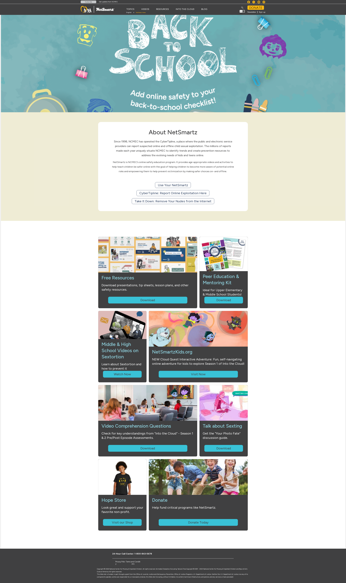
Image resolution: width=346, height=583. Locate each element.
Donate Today (198, 522)
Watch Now (122, 374)
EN (241, 11)
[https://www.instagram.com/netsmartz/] (235, 553)
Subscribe (88, 2)
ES (243, 11)
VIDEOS (145, 9)
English (129, 12)
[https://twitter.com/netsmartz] (226, 553)
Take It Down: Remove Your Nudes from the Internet (173, 201)
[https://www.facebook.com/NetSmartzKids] (221, 553)
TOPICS (130, 9)
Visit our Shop (122, 522)
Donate (255, 8)
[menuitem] (130, 9)
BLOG (204, 9)
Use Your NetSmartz (173, 185)
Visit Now (198, 374)
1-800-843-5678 (143, 553)
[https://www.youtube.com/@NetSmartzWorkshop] (230, 553)
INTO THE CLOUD (185, 9)
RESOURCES (162, 9)
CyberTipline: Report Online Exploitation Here (173, 193)
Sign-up (262, 12)
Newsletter (251, 12)
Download (147, 300)
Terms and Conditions (133, 563)
